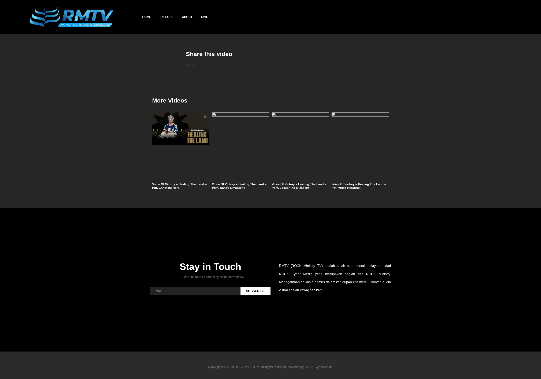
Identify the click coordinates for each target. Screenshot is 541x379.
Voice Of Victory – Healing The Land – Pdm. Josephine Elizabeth (299, 185)
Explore (167, 17)
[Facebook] (421, 17)
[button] (531, 17)
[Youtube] (443, 17)
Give (204, 17)
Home (146, 17)
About (187, 17)
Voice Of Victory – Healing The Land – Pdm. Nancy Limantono (239, 185)
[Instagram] (432, 17)
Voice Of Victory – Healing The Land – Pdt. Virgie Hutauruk (359, 185)
